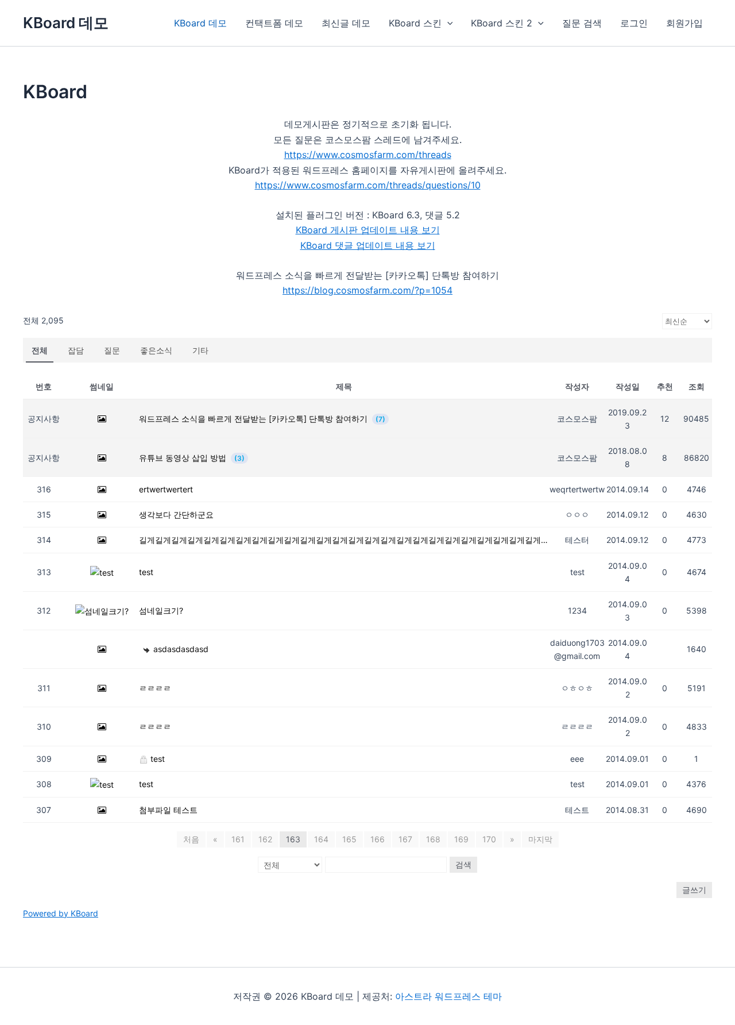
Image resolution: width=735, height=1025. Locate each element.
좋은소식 (156, 350)
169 (461, 839)
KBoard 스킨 (415, 23)
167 (405, 839)
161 (238, 839)
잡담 (76, 350)
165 (349, 839)
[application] (447, 23)
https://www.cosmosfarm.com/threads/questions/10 (368, 185)
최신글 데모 (346, 23)
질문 (112, 350)
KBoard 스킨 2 (501, 23)
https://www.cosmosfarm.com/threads (367, 154)
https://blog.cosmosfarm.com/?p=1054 (367, 290)
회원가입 (684, 23)
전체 (40, 350)
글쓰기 (694, 890)
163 (293, 839)
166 (377, 839)
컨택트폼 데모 (274, 23)
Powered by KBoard (60, 913)
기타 (200, 350)
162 (265, 839)
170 (489, 839)
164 (321, 839)
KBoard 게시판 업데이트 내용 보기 (368, 230)
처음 (191, 839)
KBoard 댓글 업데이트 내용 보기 (367, 245)
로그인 (634, 23)
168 (433, 839)
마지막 (540, 839)
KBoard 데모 (66, 23)
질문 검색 (582, 23)
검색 (463, 864)
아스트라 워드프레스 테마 (448, 996)
